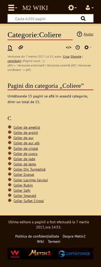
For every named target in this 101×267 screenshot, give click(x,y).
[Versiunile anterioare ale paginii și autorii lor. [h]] (77, 47)
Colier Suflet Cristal (28, 200)
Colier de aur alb (26, 142)
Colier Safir (22, 190)
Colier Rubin (23, 185)
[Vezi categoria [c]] (10, 47)
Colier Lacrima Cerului (30, 179)
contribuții (14, 61)
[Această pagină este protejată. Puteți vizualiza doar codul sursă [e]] (68, 47)
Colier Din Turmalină (29, 169)
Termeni (54, 241)
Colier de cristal (25, 148)
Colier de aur (23, 137)
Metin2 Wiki (35, 8)
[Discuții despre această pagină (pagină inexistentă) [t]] (20, 47)
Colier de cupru (25, 153)
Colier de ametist (26, 127)
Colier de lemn (24, 164)
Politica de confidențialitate (37, 236)
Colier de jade (24, 158)
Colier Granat (23, 174)
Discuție (76, 56)
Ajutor (88, 34)
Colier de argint (25, 132)
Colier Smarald (24, 195)
